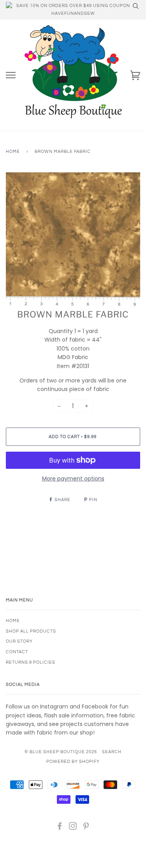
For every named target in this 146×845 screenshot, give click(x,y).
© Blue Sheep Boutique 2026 (61, 752)
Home (13, 151)
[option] (73, 239)
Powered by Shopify (73, 761)
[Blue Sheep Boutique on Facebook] (60, 828)
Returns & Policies (30, 662)
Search (111, 752)
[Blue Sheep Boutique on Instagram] (73, 828)
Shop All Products (31, 631)
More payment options (73, 478)
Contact (17, 652)
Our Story (19, 641)
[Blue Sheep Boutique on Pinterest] (86, 828)
